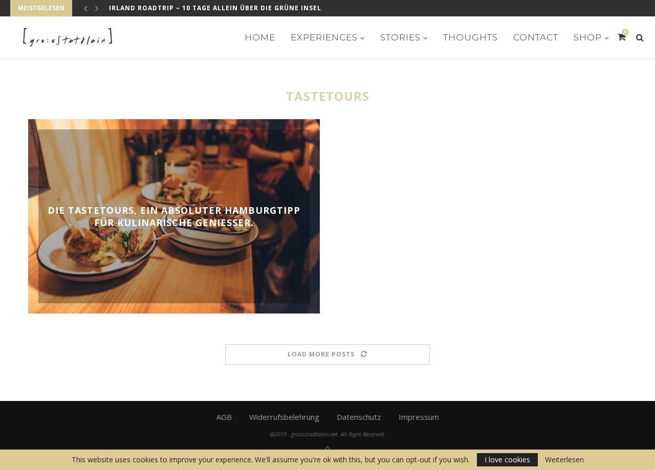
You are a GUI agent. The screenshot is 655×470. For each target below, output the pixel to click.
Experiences (324, 37)
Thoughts (470, 37)
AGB (224, 417)
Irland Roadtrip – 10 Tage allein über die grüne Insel (215, 8)
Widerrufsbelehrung (284, 417)
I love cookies (507, 459)
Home (260, 37)
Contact (535, 37)
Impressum (419, 417)
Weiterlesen (564, 459)
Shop (588, 37)
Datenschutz (359, 417)
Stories (400, 37)
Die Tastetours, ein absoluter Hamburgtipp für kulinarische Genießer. (174, 216)
